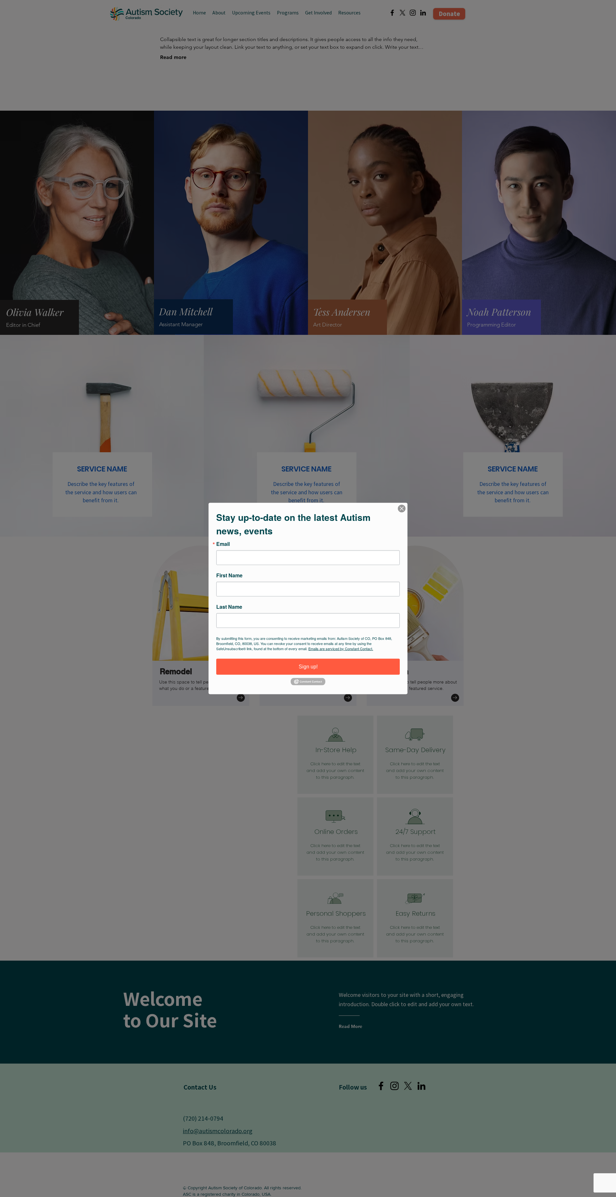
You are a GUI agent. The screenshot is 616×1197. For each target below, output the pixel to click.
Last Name (229, 606)
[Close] (402, 509)
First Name (229, 575)
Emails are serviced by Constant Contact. (340, 648)
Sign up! (308, 666)
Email (223, 544)
